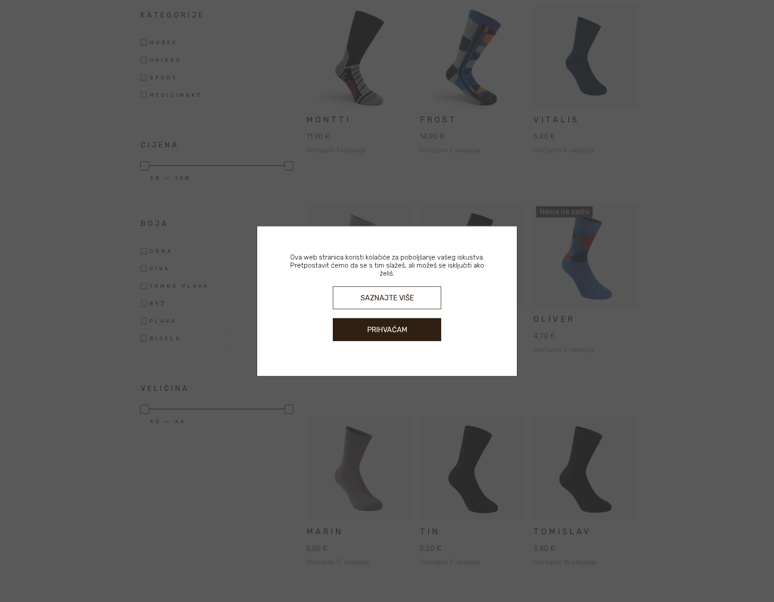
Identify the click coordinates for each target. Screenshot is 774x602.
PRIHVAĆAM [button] (387, 329)
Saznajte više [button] (387, 297)
